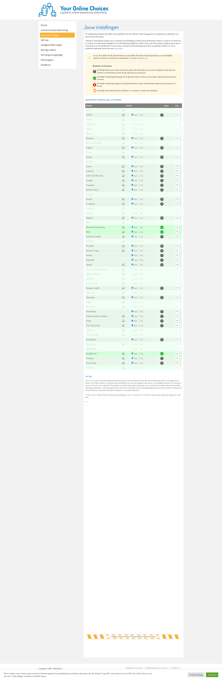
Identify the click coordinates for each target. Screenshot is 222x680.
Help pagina (47, 59)
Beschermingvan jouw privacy (157, 668)
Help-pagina (118, 48)
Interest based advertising (54, 30)
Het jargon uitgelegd (51, 54)
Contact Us (175, 668)
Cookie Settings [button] (196, 675)
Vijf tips (45, 40)
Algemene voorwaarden (134, 668)
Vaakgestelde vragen (51, 44)
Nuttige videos (48, 49)
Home (44, 25)
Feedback (45, 64)
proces (145, 58)
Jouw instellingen (50, 35)
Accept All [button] (212, 675)
